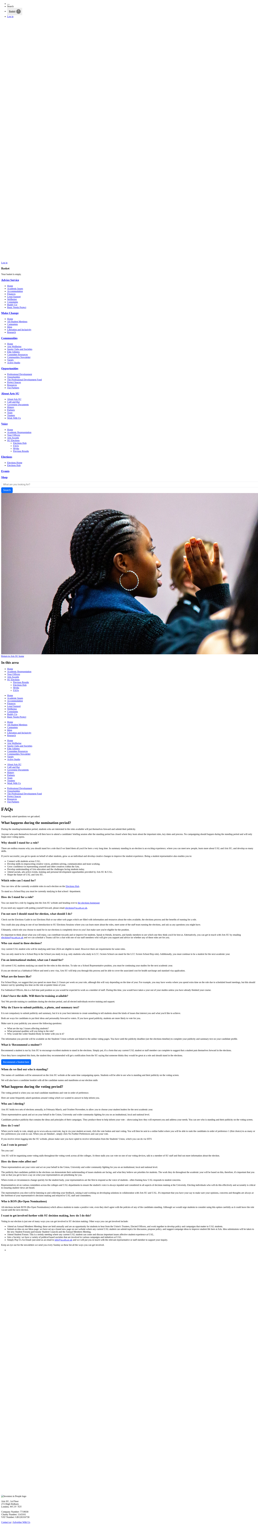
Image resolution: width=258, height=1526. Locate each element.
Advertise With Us (21, 1522)
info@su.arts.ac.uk (63, 1240)
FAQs (16, 446)
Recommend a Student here (16, 1062)
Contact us (6, 1522)
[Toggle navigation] (8, 4)
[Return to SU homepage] (129, 260)
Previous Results (21, 451)
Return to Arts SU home (12, 656)
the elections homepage (89, 903)
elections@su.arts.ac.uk (76, 908)
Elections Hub (20, 443)
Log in (10, 16)
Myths (16, 448)
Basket (12, 11)
